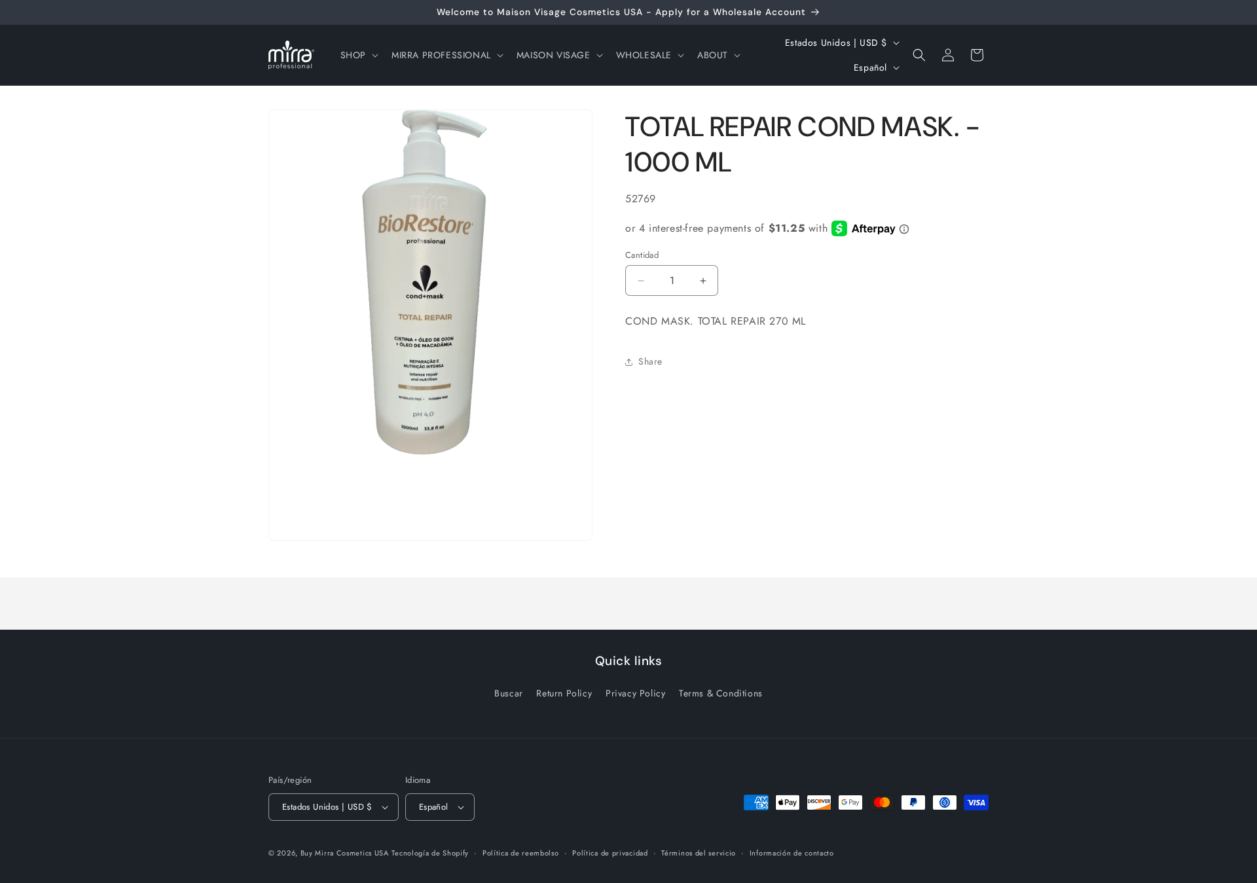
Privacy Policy (635, 693)
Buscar (508, 693)
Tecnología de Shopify (430, 853)
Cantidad (642, 255)
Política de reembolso (521, 853)
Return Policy (564, 693)
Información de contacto (792, 853)
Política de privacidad (609, 853)
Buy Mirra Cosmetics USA (345, 853)
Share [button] (650, 361)
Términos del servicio (698, 853)
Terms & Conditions (721, 693)
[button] (358, 55)
